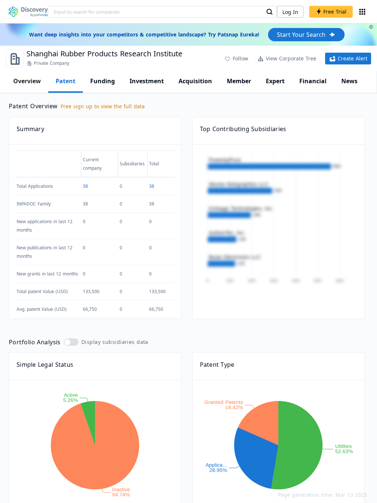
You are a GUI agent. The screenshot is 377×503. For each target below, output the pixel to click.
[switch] (71, 342)
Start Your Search (301, 35)
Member (239, 81)
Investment (147, 81)
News (349, 81)
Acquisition (195, 81)
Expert (275, 81)
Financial (313, 81)
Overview (27, 81)
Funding (102, 81)
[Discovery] (28, 11)
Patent (65, 81)
